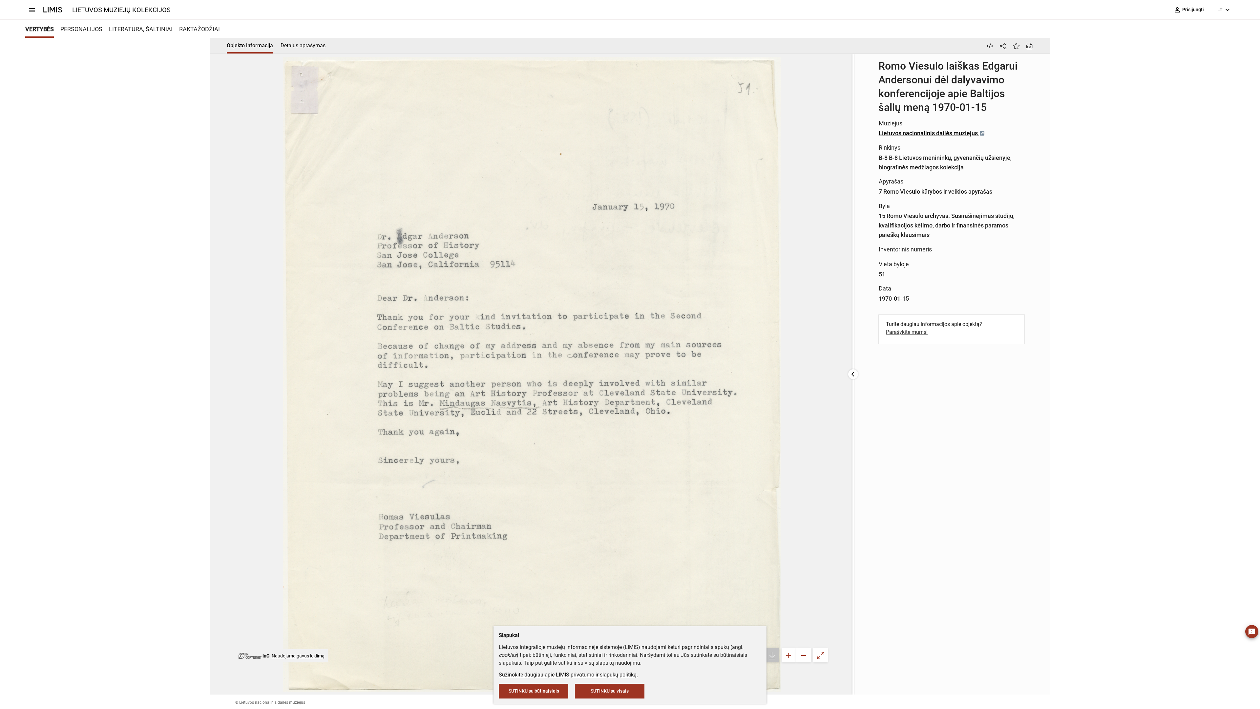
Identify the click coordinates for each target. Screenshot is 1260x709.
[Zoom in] (789, 655)
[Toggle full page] (820, 655)
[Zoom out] (803, 655)
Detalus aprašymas (303, 45)
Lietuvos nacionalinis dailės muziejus (929, 133)
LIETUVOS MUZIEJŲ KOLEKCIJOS (121, 10)
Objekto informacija (250, 45)
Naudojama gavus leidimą (298, 655)
